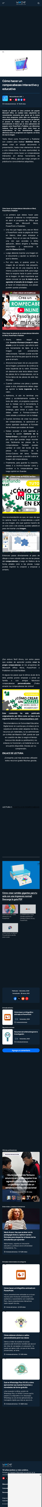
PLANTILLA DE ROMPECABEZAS (26, 807)
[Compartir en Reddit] (23, 999)
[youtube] (10, 100)
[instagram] (16, 100)
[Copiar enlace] (27, 999)
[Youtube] (3, 1478)
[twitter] (13, 100)
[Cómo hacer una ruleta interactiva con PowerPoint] (10, 909)
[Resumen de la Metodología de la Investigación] (7, 1037)
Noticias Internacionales (12, 1154)
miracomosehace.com (28, 719)
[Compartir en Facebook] (15, 999)
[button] (3, 3)
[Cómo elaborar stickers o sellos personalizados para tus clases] (21, 1322)
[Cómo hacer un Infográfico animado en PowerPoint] (7, 1017)
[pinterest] (24, 100)
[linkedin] (18, 100)
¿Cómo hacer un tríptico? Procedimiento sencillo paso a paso (9, 935)
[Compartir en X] (19, 999)
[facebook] (21, 100)
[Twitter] (6, 1478)
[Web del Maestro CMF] (5, 98)
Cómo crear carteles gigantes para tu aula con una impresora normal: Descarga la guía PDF (19, 896)
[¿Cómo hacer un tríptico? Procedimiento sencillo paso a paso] (10, 927)
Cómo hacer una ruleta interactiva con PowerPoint (9, 916)
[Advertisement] (21, 27)
